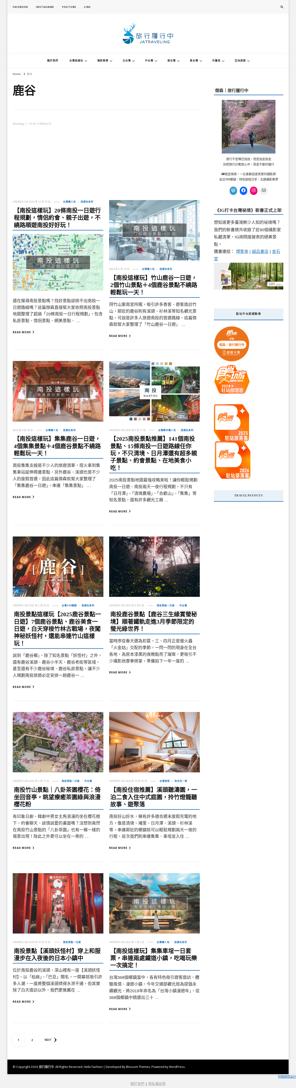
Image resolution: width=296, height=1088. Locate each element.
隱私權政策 (157, 1083)
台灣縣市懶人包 (167, 430)
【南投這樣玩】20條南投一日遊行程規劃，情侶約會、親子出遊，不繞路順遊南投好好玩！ (57, 217)
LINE (87, 7)
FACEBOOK (20, 7)
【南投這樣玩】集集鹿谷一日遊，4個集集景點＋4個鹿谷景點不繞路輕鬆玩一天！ (57, 446)
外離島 (216, 60)
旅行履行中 (46, 1067)
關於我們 (52, 60)
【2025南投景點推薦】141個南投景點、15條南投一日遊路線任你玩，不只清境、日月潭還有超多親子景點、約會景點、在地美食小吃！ (153, 453)
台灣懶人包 (69, 201)
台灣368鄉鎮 (69, 605)
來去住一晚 (181, 781)
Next (48, 1040)
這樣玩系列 (87, 201)
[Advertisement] (106, 165)
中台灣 (149, 60)
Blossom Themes (138, 1067)
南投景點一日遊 (166, 605)
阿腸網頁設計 (287, 1077)
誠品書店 (260, 251)
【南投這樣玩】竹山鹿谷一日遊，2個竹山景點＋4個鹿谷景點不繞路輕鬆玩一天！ (153, 285)
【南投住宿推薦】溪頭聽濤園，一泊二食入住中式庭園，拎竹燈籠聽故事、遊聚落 (153, 797)
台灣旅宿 (165, 781)
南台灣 (171, 60)
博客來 (242, 251)
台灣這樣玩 (76, 60)
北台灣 (127, 60)
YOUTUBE (69, 7)
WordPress (177, 1067)
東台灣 (194, 60)
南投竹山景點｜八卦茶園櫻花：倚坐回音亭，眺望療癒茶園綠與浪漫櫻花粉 (57, 797)
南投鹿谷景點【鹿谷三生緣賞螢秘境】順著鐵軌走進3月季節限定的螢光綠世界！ (153, 621)
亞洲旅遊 (240, 60)
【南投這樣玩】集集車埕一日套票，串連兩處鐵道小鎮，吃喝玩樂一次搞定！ (153, 958)
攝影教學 (102, 60)
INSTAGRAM (45, 7)
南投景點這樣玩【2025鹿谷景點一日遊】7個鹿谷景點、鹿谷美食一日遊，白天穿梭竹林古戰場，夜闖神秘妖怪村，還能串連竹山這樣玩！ (57, 628)
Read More (22, 332)
